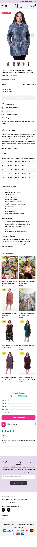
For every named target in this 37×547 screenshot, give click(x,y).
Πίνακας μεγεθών (30, 84)
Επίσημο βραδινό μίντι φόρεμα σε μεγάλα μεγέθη (27, 346)
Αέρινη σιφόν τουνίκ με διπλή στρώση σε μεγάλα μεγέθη (9, 282)
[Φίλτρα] (4, 424)
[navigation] (8, 64)
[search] (6, 6)
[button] (18, 400)
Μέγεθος (18, 84)
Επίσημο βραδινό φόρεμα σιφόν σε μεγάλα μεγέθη (9, 378)
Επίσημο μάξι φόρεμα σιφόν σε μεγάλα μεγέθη (10, 314)
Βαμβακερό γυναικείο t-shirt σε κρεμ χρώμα (26, 282)
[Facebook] (8, 510)
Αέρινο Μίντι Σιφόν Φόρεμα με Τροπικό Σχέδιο (26, 314)
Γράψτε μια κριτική (18, 417)
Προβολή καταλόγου (3, 6)
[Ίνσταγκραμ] (3, 510)
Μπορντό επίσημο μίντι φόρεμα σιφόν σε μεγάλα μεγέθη (27, 378)
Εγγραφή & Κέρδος (18, 483)
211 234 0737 (10, 104)
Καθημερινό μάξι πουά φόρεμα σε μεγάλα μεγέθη (10, 346)
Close (18, 515)
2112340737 (11, 502)
